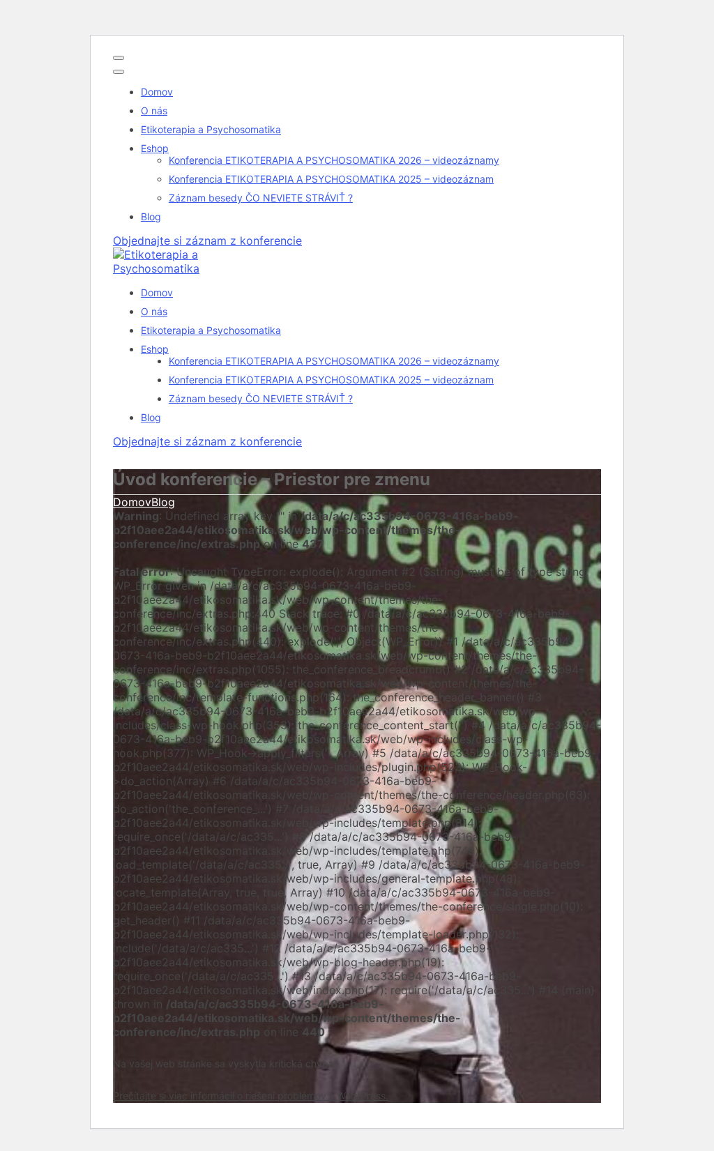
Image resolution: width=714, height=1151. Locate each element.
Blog (151, 216)
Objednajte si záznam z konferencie (207, 240)
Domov (157, 92)
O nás (154, 110)
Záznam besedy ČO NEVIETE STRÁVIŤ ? (261, 198)
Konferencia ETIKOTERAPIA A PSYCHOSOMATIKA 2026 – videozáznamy (334, 160)
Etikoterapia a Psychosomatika (211, 129)
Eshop (155, 148)
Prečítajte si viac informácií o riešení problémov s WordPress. (250, 1096)
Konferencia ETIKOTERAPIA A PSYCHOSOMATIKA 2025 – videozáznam (331, 179)
